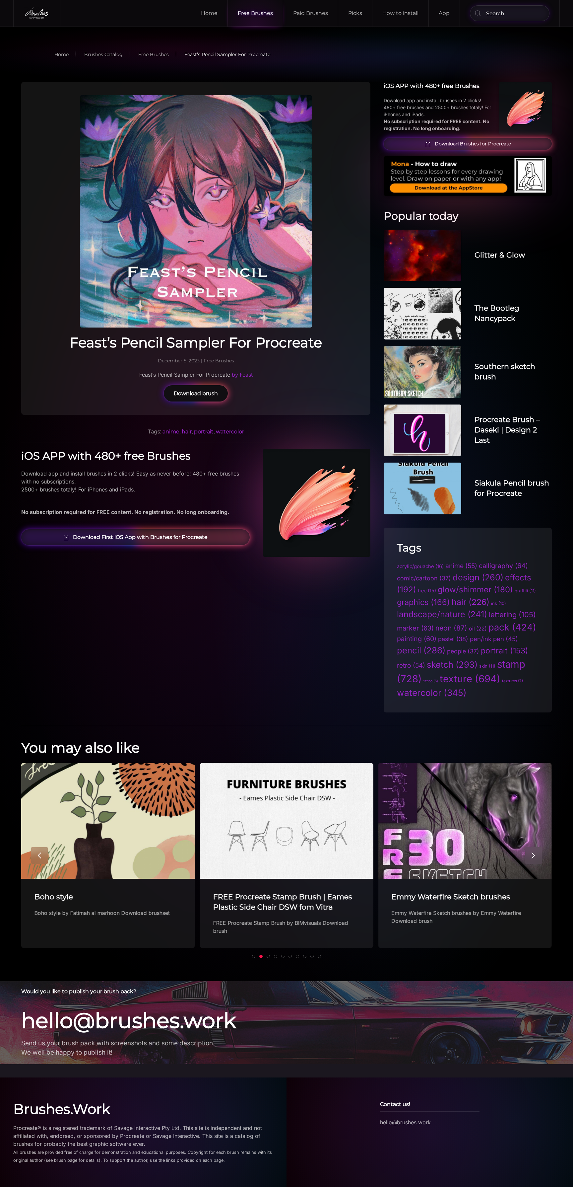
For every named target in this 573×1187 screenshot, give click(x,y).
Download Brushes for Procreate (473, 144)
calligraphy (503, 566)
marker (415, 628)
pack (512, 627)
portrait (204, 431)
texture (470, 679)
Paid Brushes (310, 13)
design (478, 577)
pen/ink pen (494, 638)
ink (498, 603)
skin (487, 666)
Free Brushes (255, 13)
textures (512, 681)
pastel (453, 638)
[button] (39, 855)
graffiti (525, 590)
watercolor (230, 431)
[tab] (253, 956)
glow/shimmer (475, 589)
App (444, 13)
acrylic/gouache (420, 566)
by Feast (241, 374)
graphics (423, 602)
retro (411, 665)
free (427, 590)
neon (451, 628)
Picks (355, 13)
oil (478, 629)
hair (187, 431)
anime (170, 431)
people (463, 651)
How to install (400, 13)
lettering (512, 614)
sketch (452, 664)
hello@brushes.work (128, 1020)
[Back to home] (37, 13)
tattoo (430, 681)
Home (209, 13)
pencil (421, 650)
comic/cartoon (424, 578)
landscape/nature (442, 614)
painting (416, 639)
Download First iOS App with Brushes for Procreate (140, 537)
